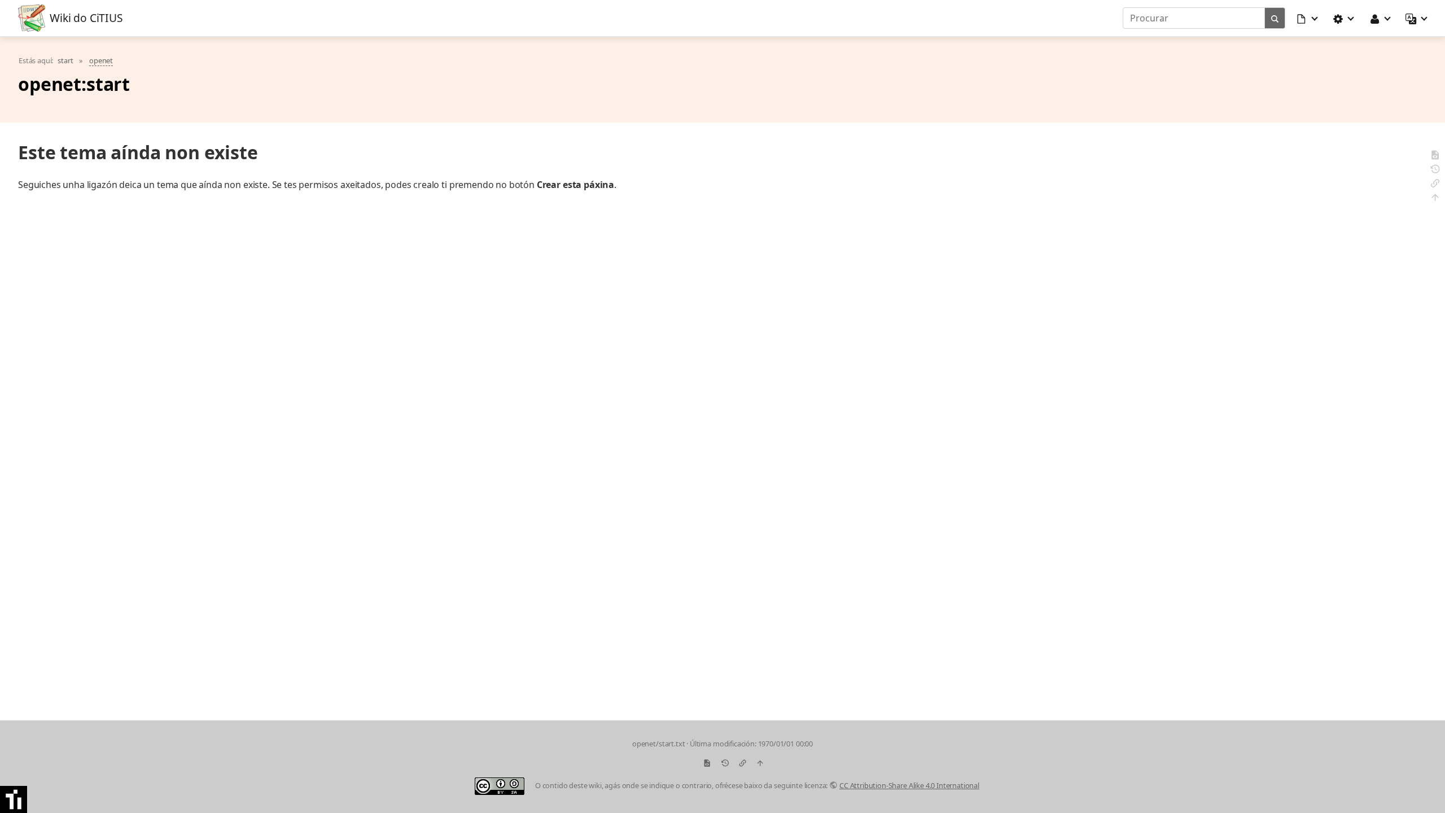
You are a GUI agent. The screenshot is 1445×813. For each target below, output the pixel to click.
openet (101, 60)
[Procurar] (1275, 18)
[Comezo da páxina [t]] (1435, 199)
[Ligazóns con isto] (1435, 185)
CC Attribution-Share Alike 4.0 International (909, 785)
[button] (1308, 18)
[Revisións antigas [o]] (1435, 171)
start (65, 60)
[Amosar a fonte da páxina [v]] (1435, 157)
